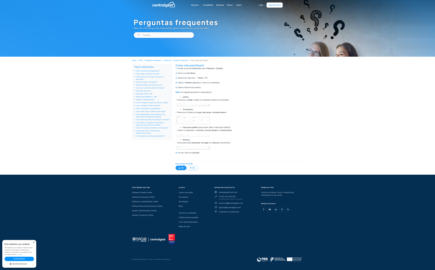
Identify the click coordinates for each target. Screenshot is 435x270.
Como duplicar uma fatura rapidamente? (150, 136)
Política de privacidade (188, 217)
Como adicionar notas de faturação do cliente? (153, 119)
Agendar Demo (274, 5)
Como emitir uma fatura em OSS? (148, 74)
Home (134, 60)
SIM (182, 168)
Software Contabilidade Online (145, 201)
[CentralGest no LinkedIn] (275, 209)
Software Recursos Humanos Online (147, 206)
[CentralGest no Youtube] (269, 209)
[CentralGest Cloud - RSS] (288, 209)
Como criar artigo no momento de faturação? (152, 128)
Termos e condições (187, 213)
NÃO (193, 168)
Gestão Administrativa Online (144, 210)
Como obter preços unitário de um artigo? (151, 111)
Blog (181, 206)
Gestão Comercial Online (142, 215)
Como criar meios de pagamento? (148, 71)
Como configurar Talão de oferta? (148, 105)
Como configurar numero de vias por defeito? (152, 102)
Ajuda (238, 5)
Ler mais (19, 254)
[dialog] (19, 254)
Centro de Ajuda (186, 192)
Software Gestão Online (142, 192)
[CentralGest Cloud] (163, 5)
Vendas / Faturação (180, 60)
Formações (183, 197)
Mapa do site (184, 226)
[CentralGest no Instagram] (282, 209)
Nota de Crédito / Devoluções (146, 82)
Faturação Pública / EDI (144, 94)
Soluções (195, 5)
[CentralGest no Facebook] (263, 209)
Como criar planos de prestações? (148, 108)
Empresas (220, 5)
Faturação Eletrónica (143, 91)
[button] (19, 264)
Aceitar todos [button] (19, 259)
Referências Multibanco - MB (146, 97)
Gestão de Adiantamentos (145, 100)
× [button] (34, 242)
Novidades (183, 201)
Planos (229, 5)
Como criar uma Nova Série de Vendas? (150, 88)
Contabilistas (208, 5)
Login (261, 5)
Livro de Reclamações (188, 222)
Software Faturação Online (143, 197)
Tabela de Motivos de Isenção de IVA (149, 85)
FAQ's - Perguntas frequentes (150, 60)
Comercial (167, 60)
